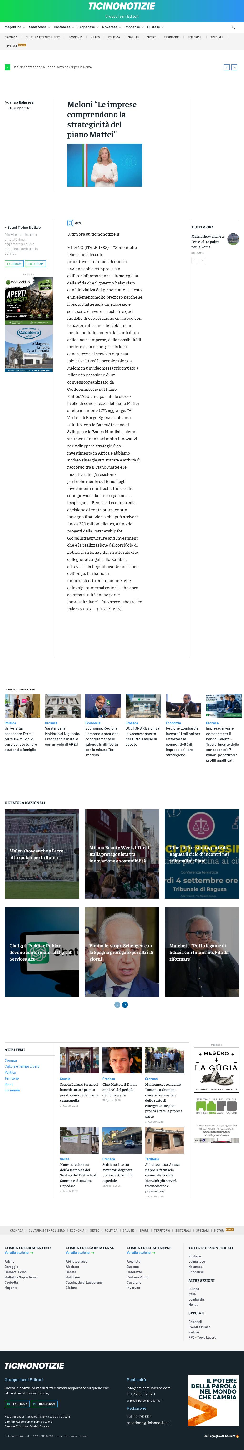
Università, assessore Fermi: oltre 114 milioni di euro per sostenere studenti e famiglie (21, 739)
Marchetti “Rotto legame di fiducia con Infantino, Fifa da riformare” (199, 952)
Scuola (65, 1079)
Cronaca (51, 723)
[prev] (227, 67)
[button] (233, 27)
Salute (64, 1159)
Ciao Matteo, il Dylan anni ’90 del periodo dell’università (119, 1089)
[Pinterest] (131, 629)
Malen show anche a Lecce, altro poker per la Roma (53, 67)
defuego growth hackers (219, 1436)
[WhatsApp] (72, 641)
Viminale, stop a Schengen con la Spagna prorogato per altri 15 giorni (121, 952)
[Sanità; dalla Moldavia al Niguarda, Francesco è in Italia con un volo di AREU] (63, 706)
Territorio (152, 1159)
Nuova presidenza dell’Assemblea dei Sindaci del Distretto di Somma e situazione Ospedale (78, 1175)
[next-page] (202, 261)
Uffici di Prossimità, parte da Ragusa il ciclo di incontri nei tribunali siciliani (199, 853)
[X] (120, 629)
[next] (234, 67)
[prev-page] (194, 261)
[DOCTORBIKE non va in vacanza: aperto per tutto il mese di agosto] (143, 706)
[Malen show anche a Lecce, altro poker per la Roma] (233, 239)
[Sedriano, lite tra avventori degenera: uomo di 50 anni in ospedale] (121, 1140)
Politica (10, 723)
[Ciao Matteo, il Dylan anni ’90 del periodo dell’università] (121, 1060)
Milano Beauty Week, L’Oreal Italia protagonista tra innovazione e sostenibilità (119, 853)
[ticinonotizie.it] (122, 6)
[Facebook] (109, 629)
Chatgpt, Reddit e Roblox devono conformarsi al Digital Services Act (40, 952)
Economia (92, 723)
